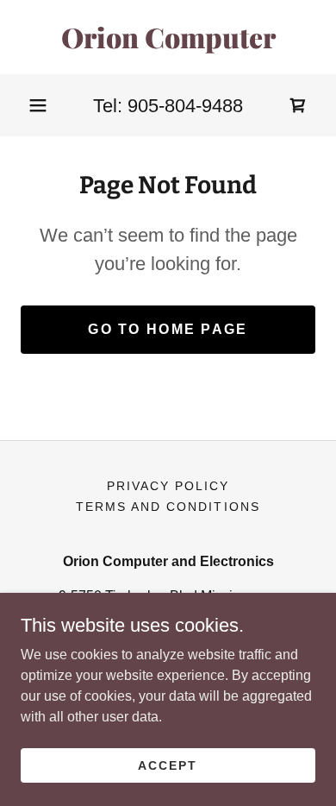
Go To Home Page (167, 329)
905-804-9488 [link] (185, 105)
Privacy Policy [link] (168, 486)
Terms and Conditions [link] (167, 506)
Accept (167, 764)
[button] (38, 105)
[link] (168, 37)
